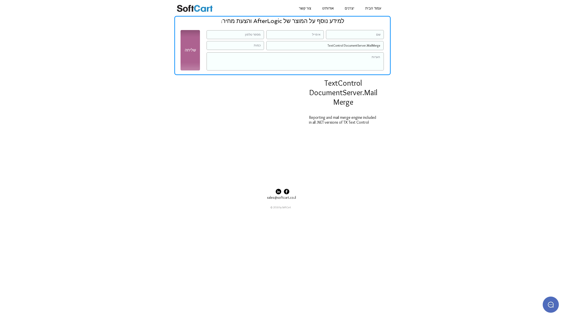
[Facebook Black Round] (286, 191)
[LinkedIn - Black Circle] (278, 191)
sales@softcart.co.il (281, 197)
